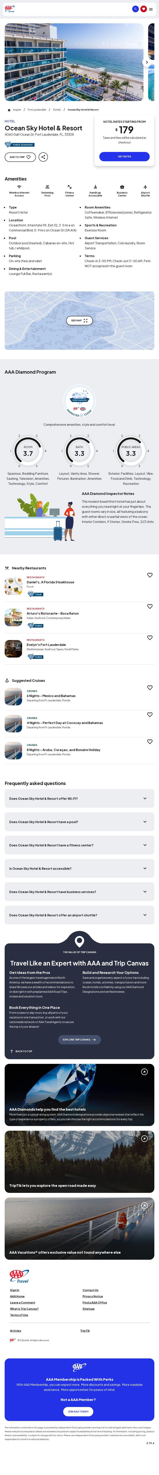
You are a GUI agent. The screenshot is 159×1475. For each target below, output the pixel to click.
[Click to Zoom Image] (74, 62)
